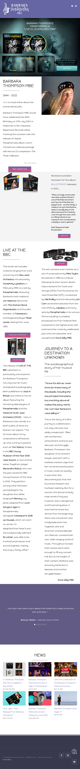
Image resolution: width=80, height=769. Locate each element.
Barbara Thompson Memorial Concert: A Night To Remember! (38, 679)
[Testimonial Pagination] (34, 621)
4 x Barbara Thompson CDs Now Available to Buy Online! (13, 679)
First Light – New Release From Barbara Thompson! (13, 708)
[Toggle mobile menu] (76, 6)
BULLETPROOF (58, 184)
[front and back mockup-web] (17, 337)
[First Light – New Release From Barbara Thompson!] (14, 695)
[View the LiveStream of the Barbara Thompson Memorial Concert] (65, 666)
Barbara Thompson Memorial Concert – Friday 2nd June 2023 (38, 708)
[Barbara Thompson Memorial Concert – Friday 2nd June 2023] (40, 695)
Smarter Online (7, 756)
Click (5, 102)
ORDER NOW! (67, 68)
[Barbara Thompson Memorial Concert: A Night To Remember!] (40, 666)
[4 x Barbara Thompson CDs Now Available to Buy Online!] (14, 666)
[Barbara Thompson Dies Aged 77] (65, 695)
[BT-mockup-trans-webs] (61, 246)
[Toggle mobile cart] (72, 6)
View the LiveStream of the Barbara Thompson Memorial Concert (65, 679)
